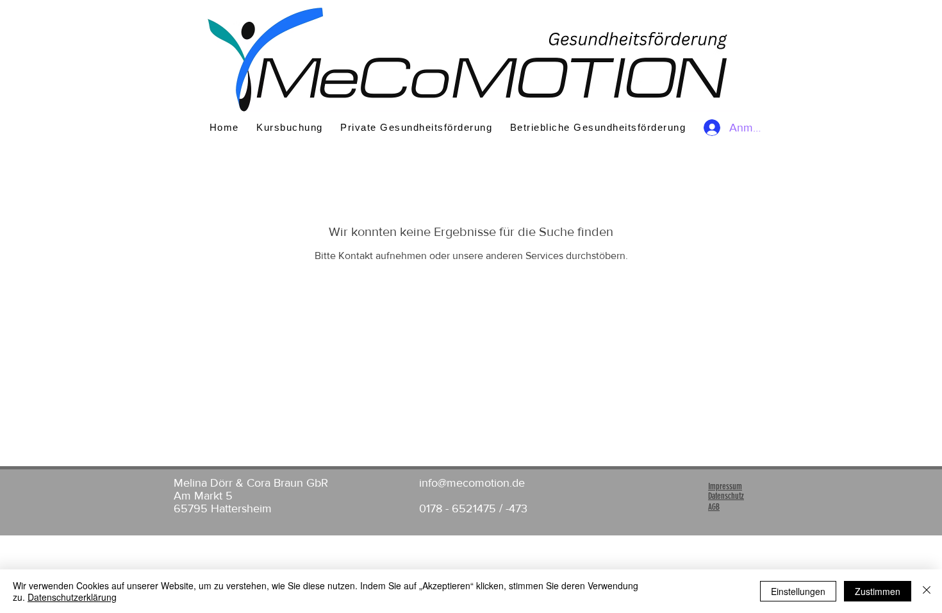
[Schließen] (926, 591)
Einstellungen (798, 591)
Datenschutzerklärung (72, 597)
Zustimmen (877, 591)
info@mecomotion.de (472, 482)
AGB (714, 507)
